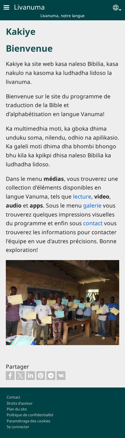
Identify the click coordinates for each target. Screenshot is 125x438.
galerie (92, 205)
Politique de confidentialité (30, 414)
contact (93, 223)
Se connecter (18, 426)
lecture (82, 196)
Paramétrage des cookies (28, 420)
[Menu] (9, 8)
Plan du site (17, 409)
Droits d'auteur (20, 403)
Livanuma (29, 7)
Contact (13, 397)
